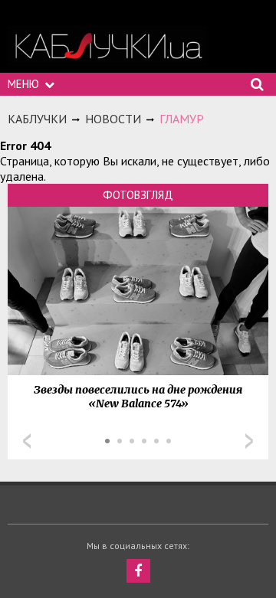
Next (249, 441)
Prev (27, 441)
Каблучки (37, 118)
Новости (113, 118)
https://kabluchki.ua (107, 46)
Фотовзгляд (138, 195)
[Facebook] (138, 571)
